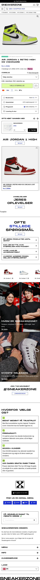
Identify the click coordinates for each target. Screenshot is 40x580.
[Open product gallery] (20, 34)
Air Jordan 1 (21, 12)
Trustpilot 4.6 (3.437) (21, 493)
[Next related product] (37, 119)
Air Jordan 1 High (31, 12)
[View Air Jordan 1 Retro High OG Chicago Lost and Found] (20, 164)
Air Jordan (13, 12)
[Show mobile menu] (2, 9)
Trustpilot (3, 212)
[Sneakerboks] (8, 127)
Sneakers (5, 12)
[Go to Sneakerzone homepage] (11, 5)
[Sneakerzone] (20, 485)
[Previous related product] (34, 119)
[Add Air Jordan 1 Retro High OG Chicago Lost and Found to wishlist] (36, 147)
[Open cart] (37, 5)
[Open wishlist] (34, 5)
